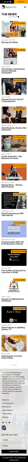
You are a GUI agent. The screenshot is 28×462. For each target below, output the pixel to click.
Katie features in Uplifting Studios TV (13, 328)
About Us (5, 400)
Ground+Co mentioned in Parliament (12, 300)
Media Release (18, 251)
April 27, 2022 (6, 125)
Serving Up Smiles (9, 42)
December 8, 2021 (7, 182)
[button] (25, 7)
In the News (19, 23)
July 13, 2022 (6, 97)
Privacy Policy (7, 414)
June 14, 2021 (6, 268)
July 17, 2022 (5, 66)
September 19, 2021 (8, 239)
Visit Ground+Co (8, 403)
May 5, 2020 (5, 354)
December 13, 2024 (8, 40)
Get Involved (6, 407)
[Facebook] (10, 2)
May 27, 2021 (5, 296)
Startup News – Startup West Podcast (11, 186)
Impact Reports (7, 410)
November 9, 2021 (7, 211)
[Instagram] (8, 2)
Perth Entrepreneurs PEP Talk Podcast (12, 214)
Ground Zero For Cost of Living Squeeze (12, 100)
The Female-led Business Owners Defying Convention (13, 71)
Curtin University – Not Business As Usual (11, 157)
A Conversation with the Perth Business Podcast (12, 243)
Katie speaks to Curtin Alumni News (11, 357)
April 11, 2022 (6, 154)
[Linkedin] (2, 422)
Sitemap (5, 417)
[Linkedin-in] (5, 2)
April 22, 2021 (6, 325)
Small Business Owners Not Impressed (13, 129)
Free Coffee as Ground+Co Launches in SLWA (13, 271)
